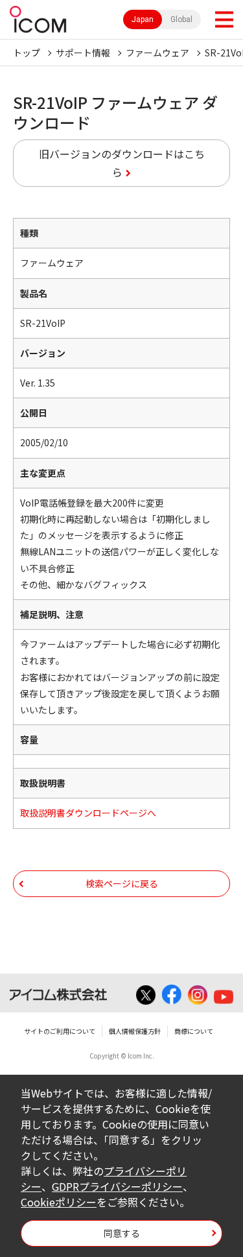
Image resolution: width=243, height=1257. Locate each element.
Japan (143, 19)
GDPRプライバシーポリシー (117, 1186)
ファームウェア (157, 52)
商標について (193, 1031)
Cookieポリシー (59, 1202)
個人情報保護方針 (135, 1031)
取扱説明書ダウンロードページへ (88, 812)
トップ (26, 52)
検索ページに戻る (122, 883)
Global (181, 19)
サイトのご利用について (59, 1031)
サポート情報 (83, 52)
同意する (122, 1233)
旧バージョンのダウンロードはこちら (122, 163)
